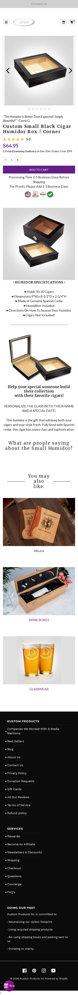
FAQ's (11, 892)
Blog (10, 749)
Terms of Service (18, 805)
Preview (7, 70)
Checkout (14, 868)
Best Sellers (15, 741)
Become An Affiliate (21, 844)
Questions (14, 876)
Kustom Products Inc (32, 978)
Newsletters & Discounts (24, 852)
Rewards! (13, 836)
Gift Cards (14, 789)
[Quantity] (5, 160)
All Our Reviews (18, 797)
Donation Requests (20, 781)
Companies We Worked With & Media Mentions (33, 731)
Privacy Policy (16, 773)
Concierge (14, 884)
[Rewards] (9, 985)
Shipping (13, 860)
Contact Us (15, 765)
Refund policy (17, 813)
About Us (13, 757)
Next (70, 70)
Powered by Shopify (56, 978)
